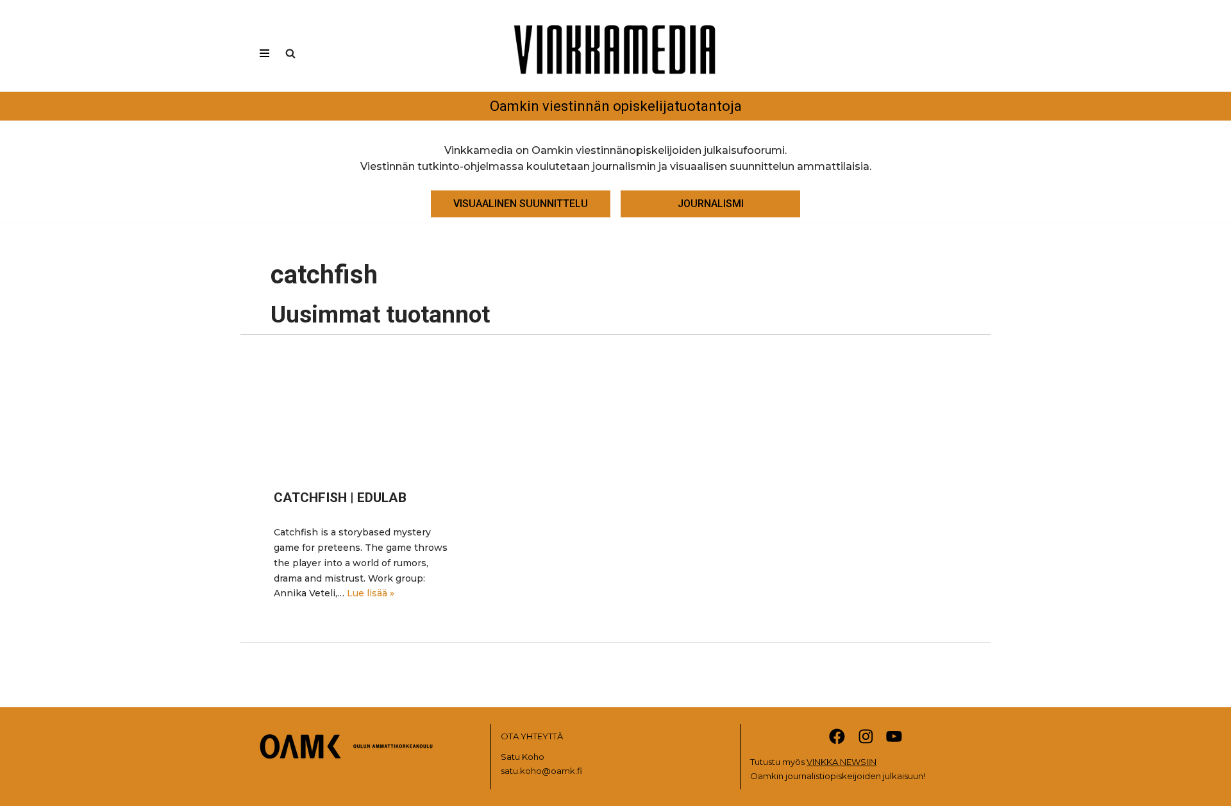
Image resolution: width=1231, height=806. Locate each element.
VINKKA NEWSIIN (841, 762)
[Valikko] (264, 53)
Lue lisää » (370, 593)
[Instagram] (866, 736)
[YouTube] (894, 736)
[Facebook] (837, 736)
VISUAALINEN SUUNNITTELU (520, 203)
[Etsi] (290, 53)
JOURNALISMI (711, 203)
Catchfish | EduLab (340, 497)
